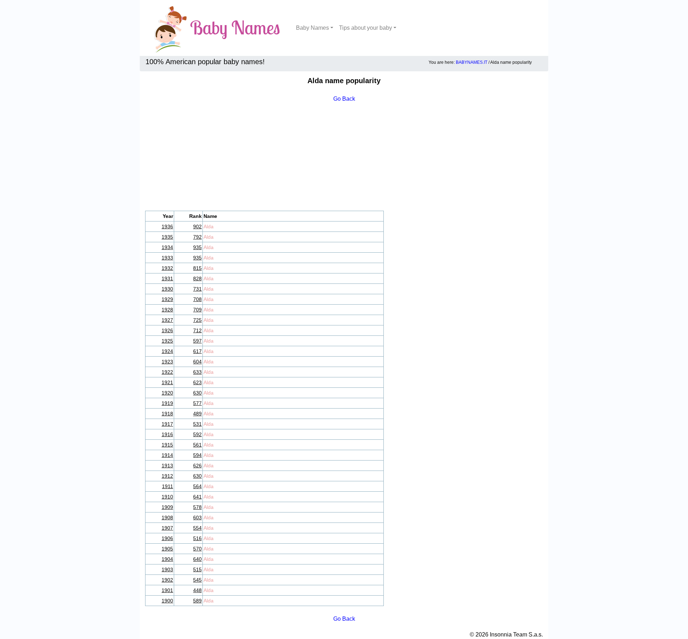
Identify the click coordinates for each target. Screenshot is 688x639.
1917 (167, 424)
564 (197, 486)
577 (197, 403)
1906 (167, 538)
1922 (167, 372)
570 (197, 549)
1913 (167, 465)
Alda (209, 226)
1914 (167, 455)
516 (197, 538)
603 (197, 517)
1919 (167, 403)
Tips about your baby (365, 28)
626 (197, 465)
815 (197, 268)
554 (197, 528)
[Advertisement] (344, 157)
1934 (167, 247)
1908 (167, 517)
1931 (167, 278)
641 (197, 497)
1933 (167, 258)
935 (197, 247)
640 (197, 559)
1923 (167, 361)
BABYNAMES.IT (471, 62)
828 (197, 278)
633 (197, 372)
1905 (167, 549)
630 (197, 393)
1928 (167, 310)
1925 (167, 341)
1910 (167, 497)
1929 (167, 299)
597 (197, 341)
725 (197, 320)
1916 (167, 434)
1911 (167, 486)
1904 (167, 559)
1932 (167, 268)
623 (197, 382)
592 (197, 434)
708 (197, 299)
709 (197, 310)
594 (197, 455)
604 (197, 361)
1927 (167, 320)
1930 (167, 289)
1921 (167, 382)
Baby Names (312, 28)
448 (197, 590)
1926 (167, 330)
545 (197, 580)
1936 (167, 226)
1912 (167, 476)
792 (197, 237)
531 (197, 424)
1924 (167, 351)
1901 (167, 590)
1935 (167, 237)
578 (197, 507)
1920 (167, 393)
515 (197, 569)
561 (197, 445)
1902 (167, 580)
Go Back (344, 99)
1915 (167, 445)
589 (197, 601)
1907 (167, 528)
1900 (167, 601)
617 (197, 351)
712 (197, 330)
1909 (167, 507)
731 (197, 289)
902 (197, 226)
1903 (167, 569)
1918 (167, 413)
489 (197, 413)
